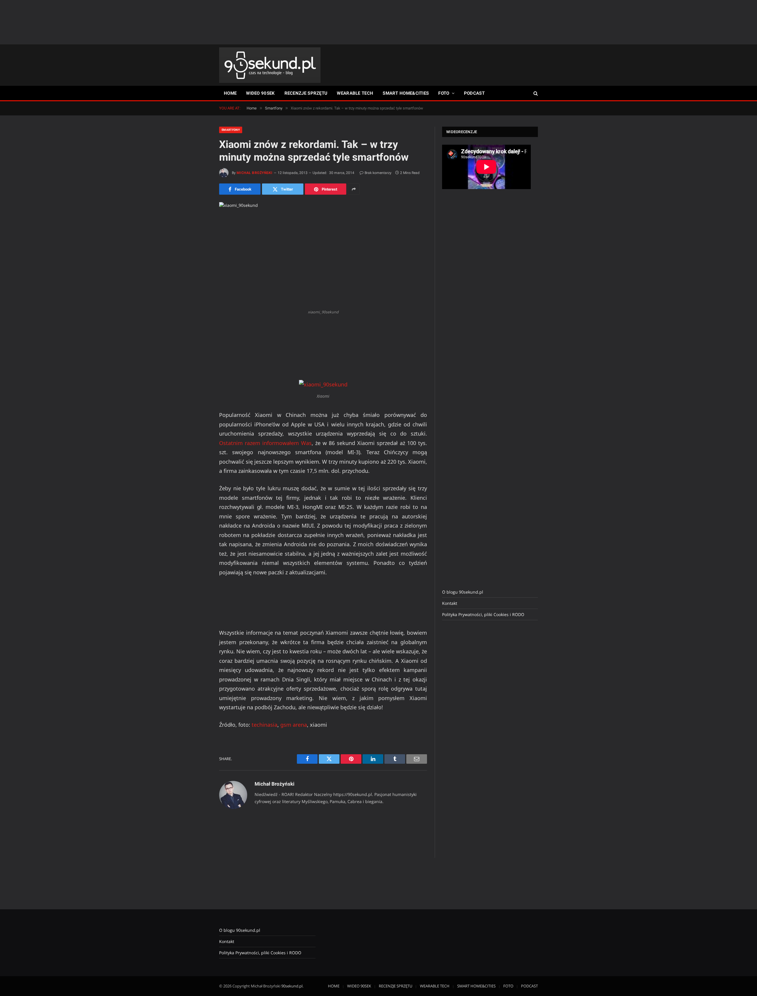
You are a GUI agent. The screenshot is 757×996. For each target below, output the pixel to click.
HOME (230, 93)
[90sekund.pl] (270, 65)
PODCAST (474, 93)
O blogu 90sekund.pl (462, 592)
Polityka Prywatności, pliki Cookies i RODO (483, 614)
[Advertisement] (378, 22)
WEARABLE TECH (355, 93)
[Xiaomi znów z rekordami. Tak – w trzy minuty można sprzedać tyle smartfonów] (323, 254)
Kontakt (449, 603)
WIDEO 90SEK (260, 93)
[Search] (535, 93)
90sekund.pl (292, 986)
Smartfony (230, 129)
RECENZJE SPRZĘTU (306, 93)
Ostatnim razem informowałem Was (265, 443)
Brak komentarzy (378, 173)
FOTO (443, 93)
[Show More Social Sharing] (354, 189)
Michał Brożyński (255, 173)
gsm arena (293, 724)
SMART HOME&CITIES (406, 93)
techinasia (264, 724)
